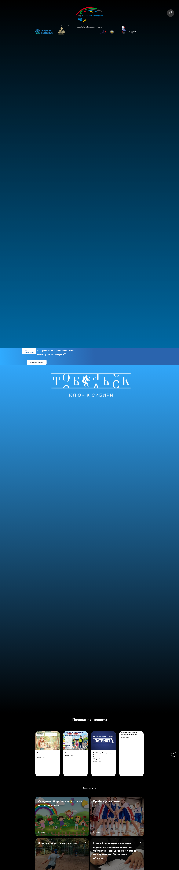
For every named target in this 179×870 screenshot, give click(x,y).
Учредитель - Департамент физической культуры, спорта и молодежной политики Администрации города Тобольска (89, 26)
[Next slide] (173, 754)
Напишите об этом (36, 362)
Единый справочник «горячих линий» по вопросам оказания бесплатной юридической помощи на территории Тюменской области (115, 850)
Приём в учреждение (106, 801)
